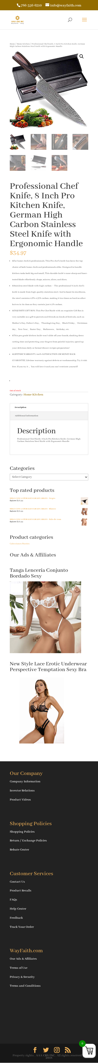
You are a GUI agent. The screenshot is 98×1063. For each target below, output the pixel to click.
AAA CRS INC (45, 1055)
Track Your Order (22, 927)
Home (12, 44)
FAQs (13, 900)
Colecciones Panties (19, 543)
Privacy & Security (22, 977)
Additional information (26, 415)
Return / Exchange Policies (28, 841)
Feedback (16, 918)
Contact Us (17, 882)
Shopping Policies (22, 832)
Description (20, 407)
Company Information (25, 781)
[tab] (49, 407)
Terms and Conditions (25, 986)
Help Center (18, 909)
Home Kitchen (23, 44)
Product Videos (20, 800)
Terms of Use (18, 968)
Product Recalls (20, 891)
